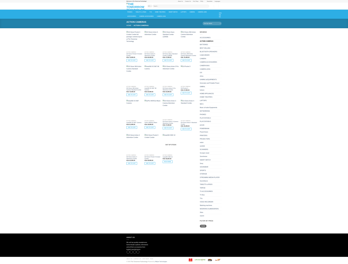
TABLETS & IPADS (141, 12)
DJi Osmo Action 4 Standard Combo (189, 123)
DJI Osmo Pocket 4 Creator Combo (134, 54)
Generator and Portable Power (209, 83)
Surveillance (204, 181)
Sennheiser (203, 156)
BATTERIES (204, 44)
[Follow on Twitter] (134, 252)
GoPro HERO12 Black (151, 122)
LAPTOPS (183, 12)
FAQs (201, 1)
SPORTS (203, 170)
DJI (201, 72)
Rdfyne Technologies (161, 261)
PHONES (129, 12)
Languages (217, 1)
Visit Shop (195, 1)
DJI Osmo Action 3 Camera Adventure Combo (170, 122)
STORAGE (203, 174)
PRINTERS (203, 135)
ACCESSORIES (131, 16)
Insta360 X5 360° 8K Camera (150, 89)
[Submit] (207, 6)
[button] (209, 1)
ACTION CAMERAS (206, 41)
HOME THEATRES (160, 12)
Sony (201, 163)
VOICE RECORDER (206, 202)
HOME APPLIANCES (207, 93)
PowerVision (204, 132)
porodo (202, 125)
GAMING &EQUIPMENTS (208, 79)
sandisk (202, 146)
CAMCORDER (205, 55)
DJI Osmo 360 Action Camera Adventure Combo (188, 54)
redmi (201, 142)
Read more (167, 161)
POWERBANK (204, 128)
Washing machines (206, 205)
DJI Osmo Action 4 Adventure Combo (131, 157)
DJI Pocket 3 (184, 88)
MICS (201, 104)
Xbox (201, 212)
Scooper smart (204, 153)
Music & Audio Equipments (208, 107)
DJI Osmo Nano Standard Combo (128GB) (170, 54)
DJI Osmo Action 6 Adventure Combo (150, 54)
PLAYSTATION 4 (205, 118)
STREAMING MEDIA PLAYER (210, 177)
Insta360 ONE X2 (168, 157)
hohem (202, 90)
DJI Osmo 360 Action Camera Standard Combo (133, 89)
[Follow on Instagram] (131, 252)
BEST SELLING (205, 48)
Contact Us (188, 1)
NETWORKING (205, 111)
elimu (201, 76)
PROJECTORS (205, 139)
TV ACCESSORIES (206, 191)
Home (128, 25)
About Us (180, 1)
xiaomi (202, 216)
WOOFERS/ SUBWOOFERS (209, 209)
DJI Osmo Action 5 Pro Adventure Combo (169, 89)
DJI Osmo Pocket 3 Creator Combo (152, 157)
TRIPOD (202, 188)
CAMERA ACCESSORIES (146, 16)
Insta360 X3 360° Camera (133, 122)
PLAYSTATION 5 (205, 121)
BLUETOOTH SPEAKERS (208, 51)
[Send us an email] (137, 252)
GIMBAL (202, 86)
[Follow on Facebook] (128, 252)
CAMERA (192, 12)
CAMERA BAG (205, 65)
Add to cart (132, 60)
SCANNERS (204, 149)
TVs (150, 12)
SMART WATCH (173, 12)
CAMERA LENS (202, 12)
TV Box (202, 195)
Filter (203, 226)
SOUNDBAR (204, 167)
